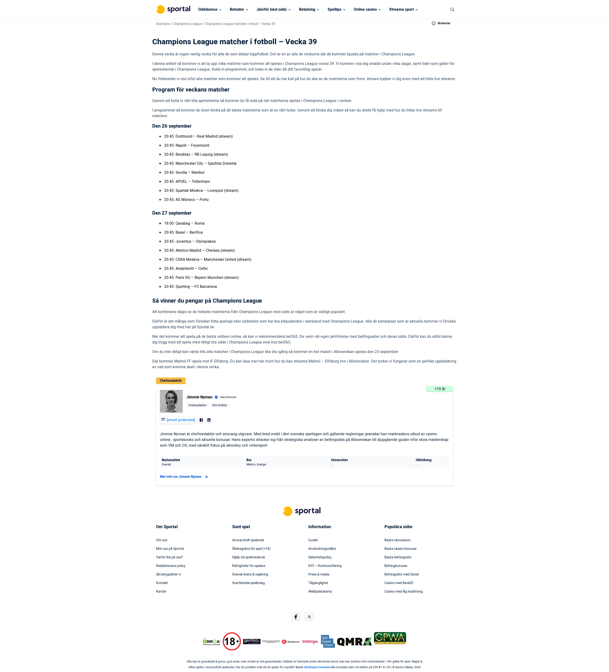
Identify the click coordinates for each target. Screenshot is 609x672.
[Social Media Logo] (296, 617)
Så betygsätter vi (168, 574)
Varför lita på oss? (169, 557)
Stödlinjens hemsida (317, 667)
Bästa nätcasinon (397, 540)
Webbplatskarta (320, 591)
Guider (313, 540)
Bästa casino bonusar (400, 548)
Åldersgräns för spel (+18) (251, 548)
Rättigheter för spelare (248, 566)
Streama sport (401, 9)
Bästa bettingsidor (398, 557)
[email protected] (181, 420)
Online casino (365, 9)
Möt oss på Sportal (170, 548)
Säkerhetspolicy (320, 557)
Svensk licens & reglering (250, 574)
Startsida (163, 23)
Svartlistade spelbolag (248, 583)
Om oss (161, 540)
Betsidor (237, 9)
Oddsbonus (207, 9)
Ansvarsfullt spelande (248, 540)
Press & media (318, 574)
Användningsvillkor (322, 548)
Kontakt (162, 583)
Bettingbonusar (396, 566)
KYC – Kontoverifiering (325, 566)
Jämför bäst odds (271, 9)
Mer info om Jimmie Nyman (180, 476)
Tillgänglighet (318, 583)
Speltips (334, 9)
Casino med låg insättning (403, 591)
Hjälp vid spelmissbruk (248, 557)
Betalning (307, 9)
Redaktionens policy (171, 566)
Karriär (161, 591)
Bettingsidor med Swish (401, 574)
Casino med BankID (398, 583)
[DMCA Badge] (211, 641)
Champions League (187, 23)
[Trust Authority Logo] (252, 641)
